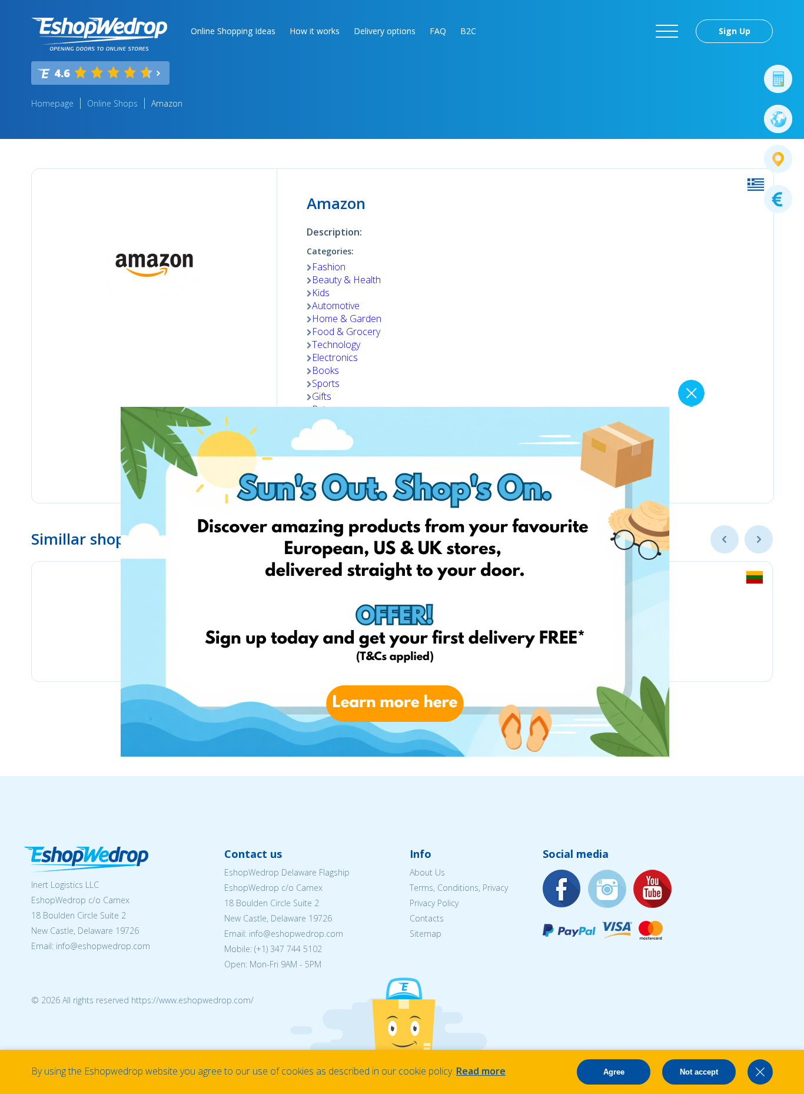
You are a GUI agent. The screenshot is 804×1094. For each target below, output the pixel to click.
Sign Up (734, 31)
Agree (613, 1072)
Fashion (328, 266)
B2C (468, 31)
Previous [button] (724, 539)
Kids (321, 292)
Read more (481, 1071)
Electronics (335, 357)
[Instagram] (607, 889)
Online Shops (112, 103)
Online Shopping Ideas (233, 31)
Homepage (52, 103)
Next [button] (759, 539)
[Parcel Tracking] (778, 159)
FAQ (438, 31)
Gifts (321, 396)
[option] (213, 621)
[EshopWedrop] (99, 34)
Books (325, 370)
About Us (427, 872)
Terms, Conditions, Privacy (459, 887)
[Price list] (778, 199)
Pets (321, 409)
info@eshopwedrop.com (103, 946)
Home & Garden (346, 318)
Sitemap (425, 933)
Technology (336, 344)
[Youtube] (652, 889)
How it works (315, 31)
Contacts (427, 918)
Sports (326, 383)
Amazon (166, 103)
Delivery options (385, 31)
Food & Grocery (346, 331)
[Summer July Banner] (24, 1028)
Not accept (699, 1072)
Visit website (356, 464)
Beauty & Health (346, 279)
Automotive (336, 305)
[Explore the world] (778, 119)
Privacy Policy (434, 903)
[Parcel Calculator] (778, 79)
